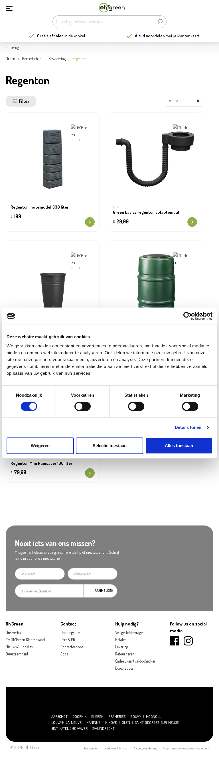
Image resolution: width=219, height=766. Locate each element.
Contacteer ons (71, 646)
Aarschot (59, 716)
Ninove (111, 722)
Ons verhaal (14, 632)
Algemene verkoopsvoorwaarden (186, 748)
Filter (24, 101)
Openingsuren (71, 632)
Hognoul (153, 716)
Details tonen (188, 427)
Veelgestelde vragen (130, 632)
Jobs (64, 653)
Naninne (93, 722)
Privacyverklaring (145, 748)
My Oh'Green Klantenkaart (25, 639)
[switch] (82, 406)
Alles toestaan (179, 445)
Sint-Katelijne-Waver (69, 728)
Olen (126, 722)
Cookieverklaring (115, 748)
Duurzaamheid (17, 653)
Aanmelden (104, 590)
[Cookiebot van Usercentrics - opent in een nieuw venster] (187, 316)
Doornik (79, 716)
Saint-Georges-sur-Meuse (157, 722)
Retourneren (124, 653)
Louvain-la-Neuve (66, 722)
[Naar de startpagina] (112, 8)
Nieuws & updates (19, 646)
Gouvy (135, 716)
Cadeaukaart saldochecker (135, 661)
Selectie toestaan (110, 445)
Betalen (121, 639)
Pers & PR (67, 639)
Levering (121, 646)
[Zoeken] (160, 21)
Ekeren (97, 716)
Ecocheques (124, 668)
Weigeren (40, 445)
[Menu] (9, 7)
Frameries (116, 716)
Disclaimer (90, 748)
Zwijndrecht (103, 728)
